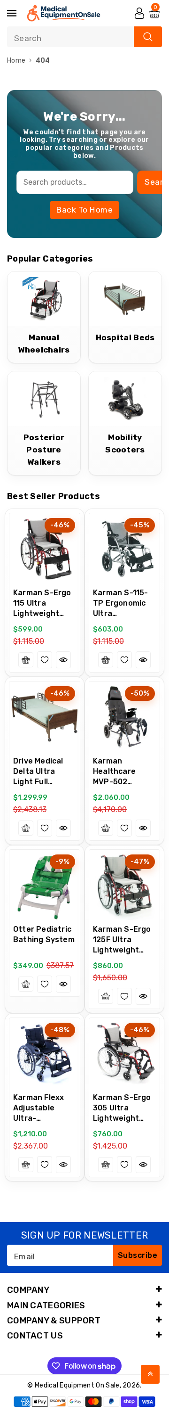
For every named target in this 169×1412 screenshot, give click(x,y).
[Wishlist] (44, 659)
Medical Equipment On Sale (77, 1385)
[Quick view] (63, 659)
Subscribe (138, 1255)
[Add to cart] (25, 659)
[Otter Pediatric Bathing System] (44, 885)
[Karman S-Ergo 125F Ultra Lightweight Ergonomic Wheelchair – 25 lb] (124, 885)
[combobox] (84, 36)
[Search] (148, 36)
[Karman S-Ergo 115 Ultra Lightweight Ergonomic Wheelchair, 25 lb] (44, 548)
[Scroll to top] (150, 1374)
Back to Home (84, 209)
